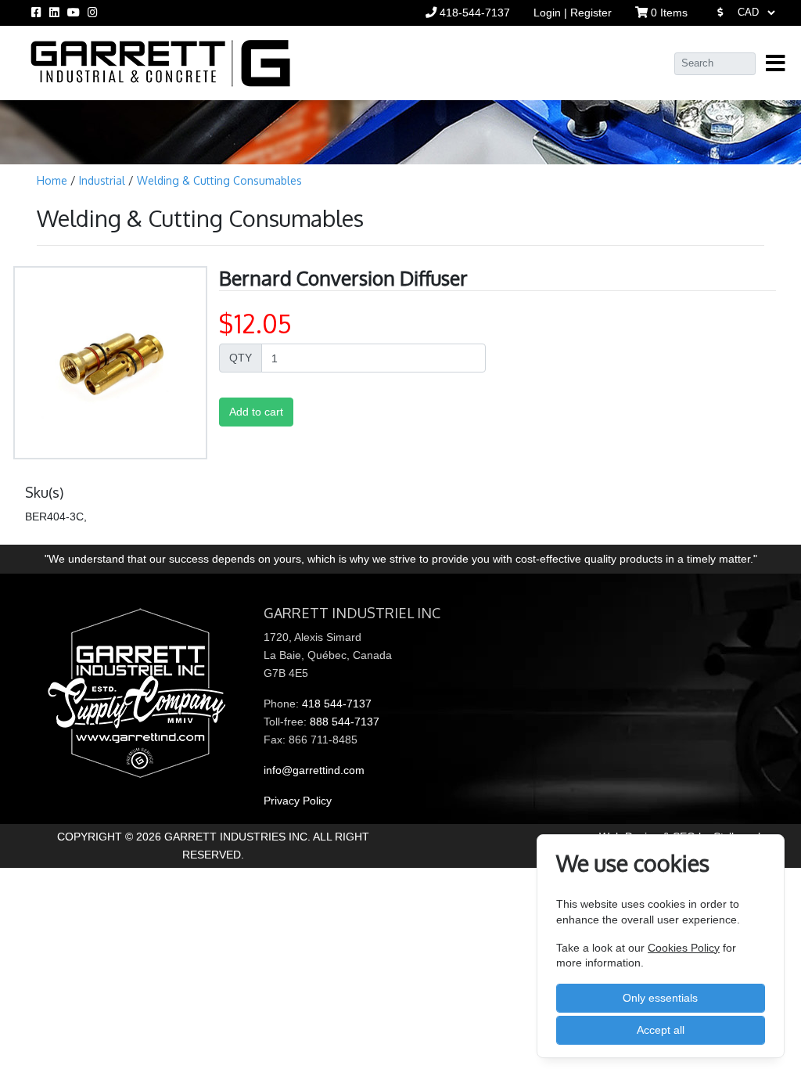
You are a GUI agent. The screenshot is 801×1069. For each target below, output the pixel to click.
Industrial (103, 180)
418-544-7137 (473, 12)
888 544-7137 (344, 721)
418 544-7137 (337, 703)
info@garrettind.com (314, 770)
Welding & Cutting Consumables (219, 180)
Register (591, 12)
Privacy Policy (298, 800)
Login (548, 12)
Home (53, 180)
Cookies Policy (684, 947)
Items (669, 12)
